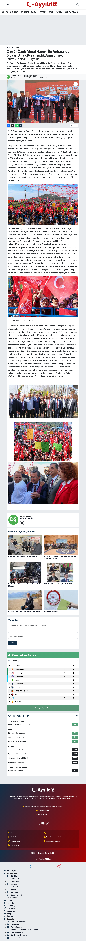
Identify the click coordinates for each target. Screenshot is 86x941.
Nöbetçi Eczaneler (17, 833)
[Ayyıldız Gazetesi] (42, 4)
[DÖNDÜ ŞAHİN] (13, 520)
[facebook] (30, 866)
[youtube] (59, 866)
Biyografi (11, 908)
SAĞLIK (34, 12)
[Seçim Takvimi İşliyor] (61, 600)
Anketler (11, 911)
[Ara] (77, 4)
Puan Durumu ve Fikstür (54, 837)
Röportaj (11, 906)
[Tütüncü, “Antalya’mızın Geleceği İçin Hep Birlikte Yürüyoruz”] (61, 545)
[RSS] (47, 823)
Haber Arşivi (15, 845)
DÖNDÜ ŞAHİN (26, 518)
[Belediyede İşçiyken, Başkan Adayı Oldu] (25, 600)
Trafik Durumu (15, 837)
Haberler (10, 48)
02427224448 (44, 810)
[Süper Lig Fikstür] (77, 716)
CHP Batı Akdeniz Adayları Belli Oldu (58, 584)
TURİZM (59, 12)
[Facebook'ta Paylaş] (8, 125)
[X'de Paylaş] (12, 125)
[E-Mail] (22, 523)
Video (9, 900)
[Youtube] (43, 823)
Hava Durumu (51, 833)
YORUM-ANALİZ (71, 12)
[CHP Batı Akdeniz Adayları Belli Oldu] (61, 572)
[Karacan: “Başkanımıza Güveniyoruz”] (25, 545)
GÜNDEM (25, 12)
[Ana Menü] (8, 5)
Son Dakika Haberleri (53, 841)
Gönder (13, 643)
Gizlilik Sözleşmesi (37, 853)
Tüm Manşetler (16, 841)
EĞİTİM (5, 12)
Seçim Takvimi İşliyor (52, 611)
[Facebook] (39, 823)
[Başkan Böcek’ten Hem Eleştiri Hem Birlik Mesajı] (25, 572)
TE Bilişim (48, 859)
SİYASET (43, 12)
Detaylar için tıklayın (43, 708)
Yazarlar (11, 903)
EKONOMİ (14, 12)
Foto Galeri (12, 897)
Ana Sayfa (11, 871)
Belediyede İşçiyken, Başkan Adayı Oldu (24, 611)
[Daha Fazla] (20, 125)
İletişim (52, 853)
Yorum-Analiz (17, 895)
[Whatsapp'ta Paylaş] (17, 125)
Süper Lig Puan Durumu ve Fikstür (24, 930)
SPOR (51, 12)
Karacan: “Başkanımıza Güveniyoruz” (23, 556)
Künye (47, 853)
